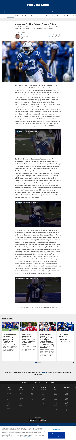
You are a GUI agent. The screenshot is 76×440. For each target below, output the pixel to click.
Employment (43, 392)
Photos (32, 387)
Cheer (32, 399)
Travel (32, 397)
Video (8, 387)
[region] (38, 433)
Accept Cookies (56, 436)
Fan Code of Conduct (55, 398)
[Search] (53, 12)
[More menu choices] (44, 11)
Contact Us (43, 389)
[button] (38, 142)
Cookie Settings (56, 429)
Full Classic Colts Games (8, 407)
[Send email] (56, 36)
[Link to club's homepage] (4, 11)
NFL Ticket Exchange (67, 410)
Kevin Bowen (23, 34)
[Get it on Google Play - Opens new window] (42, 421)
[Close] (73, 433)
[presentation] (73, 363)
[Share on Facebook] (50, 36)
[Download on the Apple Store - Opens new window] (32, 420)
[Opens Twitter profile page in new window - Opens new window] (22, 38)
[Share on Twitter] (53, 36)
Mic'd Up (8, 399)
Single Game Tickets (66, 398)
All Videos (9, 389)
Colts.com (44, 372)
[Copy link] (59, 35)
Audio (21, 387)
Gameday (55, 405)
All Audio (21, 389)
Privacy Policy (27, 436)
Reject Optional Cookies (56, 433)
